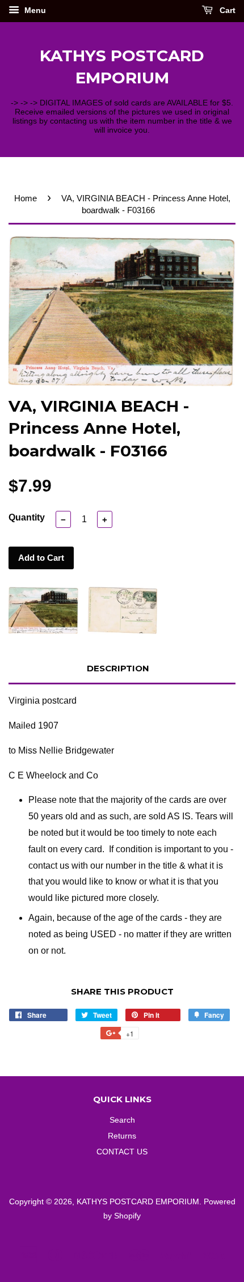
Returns (122, 1136)
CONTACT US (122, 1152)
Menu (34, 10)
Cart (226, 10)
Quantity (27, 517)
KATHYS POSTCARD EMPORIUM (122, 66)
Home (25, 198)
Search (122, 1120)
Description (118, 668)
